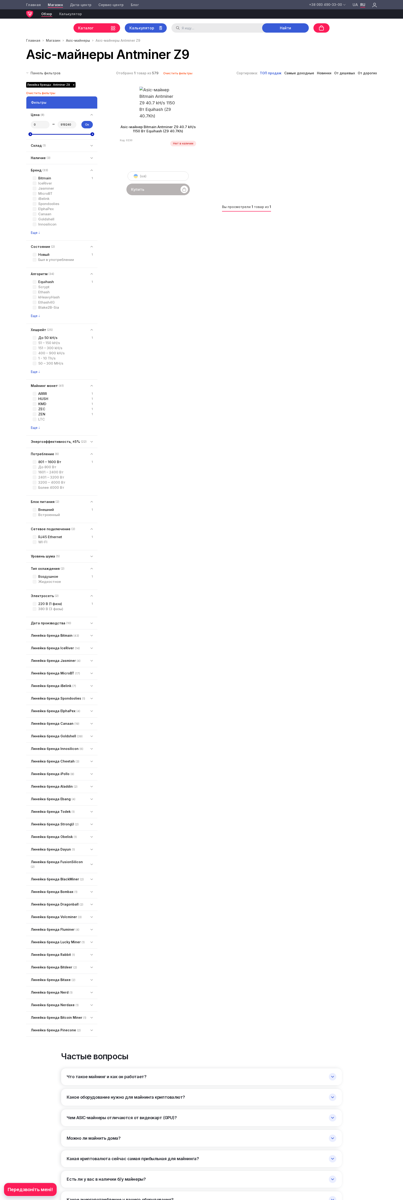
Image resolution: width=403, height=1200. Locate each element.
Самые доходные (299, 73)
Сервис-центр (111, 5)
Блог (135, 5)
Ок (87, 124)
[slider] (30, 134)
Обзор (46, 14)
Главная (33, 5)
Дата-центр (81, 5)
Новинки (324, 73)
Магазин (55, 5)
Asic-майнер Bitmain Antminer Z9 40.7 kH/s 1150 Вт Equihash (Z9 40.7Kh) (158, 129)
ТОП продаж (270, 73)
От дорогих (367, 73)
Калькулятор (70, 14)
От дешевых (344, 73)
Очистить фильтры (177, 73)
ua (355, 4)
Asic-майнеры (78, 40)
